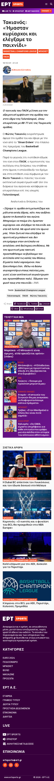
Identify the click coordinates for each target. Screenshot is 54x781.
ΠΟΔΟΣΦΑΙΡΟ (12, 346)
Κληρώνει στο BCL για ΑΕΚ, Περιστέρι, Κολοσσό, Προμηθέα (26, 604)
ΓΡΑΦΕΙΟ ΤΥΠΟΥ (11, 700)
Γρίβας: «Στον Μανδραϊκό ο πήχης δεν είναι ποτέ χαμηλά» (33, 413)
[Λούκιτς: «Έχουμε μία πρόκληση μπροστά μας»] (10, 382)
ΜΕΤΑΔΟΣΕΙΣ (33, 11)
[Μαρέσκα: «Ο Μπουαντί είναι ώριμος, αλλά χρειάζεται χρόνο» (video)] (27, 334)
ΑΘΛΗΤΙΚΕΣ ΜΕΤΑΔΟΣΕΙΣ (20, 743)
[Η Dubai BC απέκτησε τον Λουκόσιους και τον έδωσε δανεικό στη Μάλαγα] (27, 465)
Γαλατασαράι (13, 295)
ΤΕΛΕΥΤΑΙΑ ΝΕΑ (14, 317)
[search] (51, 4)
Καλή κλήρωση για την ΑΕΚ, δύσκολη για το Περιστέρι (25, 565)
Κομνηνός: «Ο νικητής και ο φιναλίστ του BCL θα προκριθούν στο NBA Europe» (26, 524)
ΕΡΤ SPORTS (13, 734)
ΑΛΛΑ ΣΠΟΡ (23, 421)
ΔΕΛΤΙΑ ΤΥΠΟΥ (10, 704)
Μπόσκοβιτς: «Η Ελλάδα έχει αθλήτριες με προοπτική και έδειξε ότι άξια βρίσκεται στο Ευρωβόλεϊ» (34, 369)
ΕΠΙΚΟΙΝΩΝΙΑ (9, 712)
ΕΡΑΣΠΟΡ (19, 11)
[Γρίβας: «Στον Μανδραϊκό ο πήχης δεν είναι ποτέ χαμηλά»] (10, 412)
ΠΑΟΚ (6, 56)
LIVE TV (7, 11)
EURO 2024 (9, 657)
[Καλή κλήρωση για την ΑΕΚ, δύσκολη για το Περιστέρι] (27, 547)
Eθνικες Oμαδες (26, 391)
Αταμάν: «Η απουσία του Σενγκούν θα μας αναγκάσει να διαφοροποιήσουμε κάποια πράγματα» (33, 398)
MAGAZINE (8, 674)
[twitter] (16, 765)
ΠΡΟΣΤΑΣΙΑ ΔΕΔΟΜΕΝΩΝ (16, 708)
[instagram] (11, 765)
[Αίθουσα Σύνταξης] (7, 70)
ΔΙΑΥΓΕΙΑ (7, 716)
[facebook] (5, 765)
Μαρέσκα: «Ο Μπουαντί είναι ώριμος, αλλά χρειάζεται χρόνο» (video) (24, 353)
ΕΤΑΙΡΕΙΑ (7, 696)
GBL (20, 378)
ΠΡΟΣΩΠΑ (8, 678)
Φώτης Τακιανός (38, 295)
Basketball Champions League (20, 51)
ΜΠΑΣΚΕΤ (43, 51)
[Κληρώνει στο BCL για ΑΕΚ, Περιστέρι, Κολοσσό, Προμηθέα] (27, 586)
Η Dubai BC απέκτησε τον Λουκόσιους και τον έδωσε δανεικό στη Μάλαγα (26, 484)
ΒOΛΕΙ (21, 362)
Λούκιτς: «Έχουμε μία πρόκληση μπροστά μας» (32, 382)
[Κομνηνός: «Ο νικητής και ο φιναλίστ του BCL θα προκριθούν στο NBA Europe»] (27, 504)
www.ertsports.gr (12, 777)
